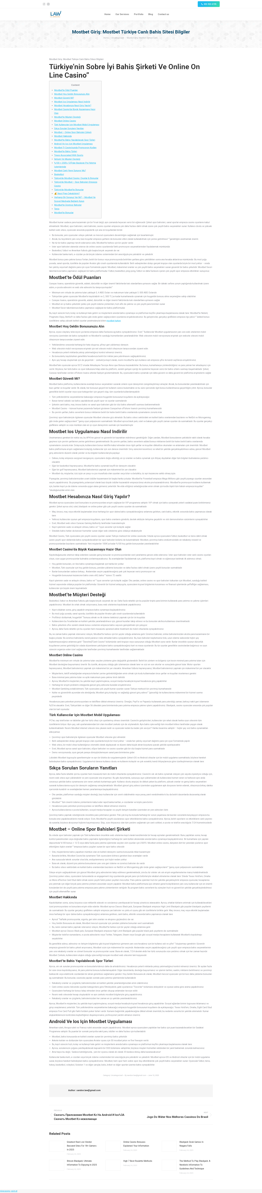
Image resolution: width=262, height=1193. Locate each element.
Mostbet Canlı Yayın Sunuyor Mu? (70, 170)
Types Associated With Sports (68, 155)
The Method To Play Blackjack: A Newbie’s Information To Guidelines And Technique (194, 1165)
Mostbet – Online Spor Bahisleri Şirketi (72, 132)
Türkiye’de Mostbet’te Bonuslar (69, 189)
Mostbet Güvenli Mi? (64, 98)
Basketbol (59, 174)
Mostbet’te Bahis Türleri (65, 151)
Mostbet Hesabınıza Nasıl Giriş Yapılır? (72, 105)
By (135, 1075)
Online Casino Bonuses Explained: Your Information (136, 1144)
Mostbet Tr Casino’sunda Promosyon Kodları (75, 147)
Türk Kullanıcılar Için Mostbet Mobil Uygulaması (76, 124)
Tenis (56, 209)
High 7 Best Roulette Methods (137, 1161)
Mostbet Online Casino (65, 121)
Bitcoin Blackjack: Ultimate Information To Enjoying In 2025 (82, 1163)
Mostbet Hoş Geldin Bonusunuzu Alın (72, 94)
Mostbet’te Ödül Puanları (66, 90)
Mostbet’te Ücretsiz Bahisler (68, 205)
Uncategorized (117, 1075)
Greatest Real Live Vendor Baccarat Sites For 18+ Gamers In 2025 (81, 1146)
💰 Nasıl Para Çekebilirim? (67, 193)
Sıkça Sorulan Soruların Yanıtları (69, 128)
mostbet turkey (113, 320)
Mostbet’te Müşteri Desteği (67, 117)
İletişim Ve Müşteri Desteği (67, 159)
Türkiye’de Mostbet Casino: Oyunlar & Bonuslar (76, 178)
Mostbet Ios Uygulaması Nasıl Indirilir (72, 101)
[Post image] (56, 1146)
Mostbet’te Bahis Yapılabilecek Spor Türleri (74, 140)
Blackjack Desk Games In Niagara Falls (191, 1144)
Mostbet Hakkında (63, 136)
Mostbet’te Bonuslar (64, 212)
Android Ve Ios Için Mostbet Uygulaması (73, 143)
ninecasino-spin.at (8, 1191)
